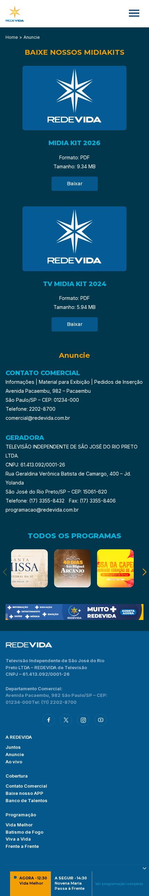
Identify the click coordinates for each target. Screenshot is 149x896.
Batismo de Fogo (24, 832)
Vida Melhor (19, 824)
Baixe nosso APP (24, 793)
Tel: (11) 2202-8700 (54, 702)
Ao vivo (14, 761)
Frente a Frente (22, 846)
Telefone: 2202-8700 (30, 409)
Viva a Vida (18, 839)
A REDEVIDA (19, 737)
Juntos (13, 747)
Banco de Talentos (26, 800)
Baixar (74, 183)
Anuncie (15, 754)
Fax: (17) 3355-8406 (92, 501)
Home (12, 37)
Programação (21, 814)
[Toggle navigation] (134, 13)
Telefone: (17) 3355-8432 (36, 501)
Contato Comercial (26, 786)
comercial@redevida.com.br (38, 418)
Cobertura (17, 776)
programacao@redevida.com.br (42, 510)
